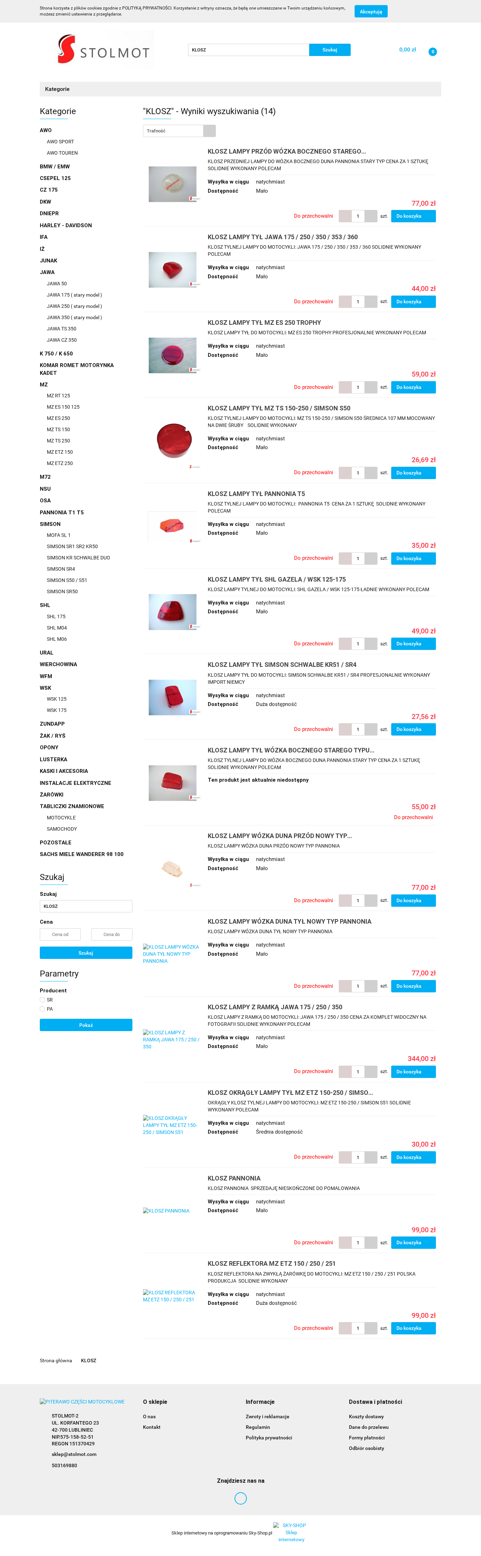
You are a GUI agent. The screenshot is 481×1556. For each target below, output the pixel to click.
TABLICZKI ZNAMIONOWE (73, 806)
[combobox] (179, 131)
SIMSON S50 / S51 (67, 580)
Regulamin (258, 1427)
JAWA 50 (57, 283)
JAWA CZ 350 (62, 340)
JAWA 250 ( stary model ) (74, 306)
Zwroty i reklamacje (267, 1416)
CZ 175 (49, 190)
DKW (45, 202)
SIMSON (51, 524)
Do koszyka (409, 216)
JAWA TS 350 (61, 328)
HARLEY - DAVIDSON (66, 225)
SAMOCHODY (62, 829)
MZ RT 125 (58, 395)
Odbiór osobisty (366, 1448)
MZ (44, 385)
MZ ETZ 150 (60, 452)
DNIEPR (49, 213)
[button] (155, 1402)
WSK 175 (57, 710)
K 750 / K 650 (56, 354)
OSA (45, 500)
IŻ (42, 249)
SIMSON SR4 (61, 569)
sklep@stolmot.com (74, 1454)
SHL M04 (57, 628)
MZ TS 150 (58, 429)
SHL (46, 605)
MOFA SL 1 (59, 535)
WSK (46, 688)
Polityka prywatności (269, 1437)
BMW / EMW (55, 166)
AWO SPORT (60, 141)
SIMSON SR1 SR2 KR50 (72, 546)
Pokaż (86, 1025)
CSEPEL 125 (55, 178)
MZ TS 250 (58, 441)
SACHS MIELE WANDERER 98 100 (82, 854)
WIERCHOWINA (58, 664)
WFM (46, 676)
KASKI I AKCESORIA (64, 771)
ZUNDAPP (52, 724)
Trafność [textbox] (156, 131)
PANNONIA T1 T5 (62, 512)
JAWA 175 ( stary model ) (74, 295)
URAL (47, 653)
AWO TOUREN (62, 153)
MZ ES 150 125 (63, 407)
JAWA (48, 272)
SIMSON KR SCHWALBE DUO (78, 557)
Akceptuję (371, 11)
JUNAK (48, 261)
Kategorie (58, 89)
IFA (44, 237)
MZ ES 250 (58, 418)
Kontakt (152, 1427)
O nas (149, 1416)
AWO (46, 130)
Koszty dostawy (366, 1416)
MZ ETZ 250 (60, 463)
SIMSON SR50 (62, 591)
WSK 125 (57, 699)
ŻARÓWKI (51, 795)
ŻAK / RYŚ (52, 736)
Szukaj (86, 953)
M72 (45, 477)
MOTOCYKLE (61, 817)
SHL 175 (56, 616)
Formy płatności (367, 1437)
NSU (45, 489)
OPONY (49, 747)
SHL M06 (57, 639)
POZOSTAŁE (55, 842)
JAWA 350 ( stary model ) (74, 317)
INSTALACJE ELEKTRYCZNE (75, 783)
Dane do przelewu (369, 1427)
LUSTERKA (53, 759)
